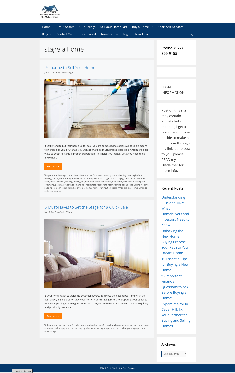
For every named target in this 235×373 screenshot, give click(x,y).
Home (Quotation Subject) (84, 178)
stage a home (92, 187)
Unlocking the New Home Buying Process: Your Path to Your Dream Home (175, 241)
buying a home (65, 175)
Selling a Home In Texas (55, 187)
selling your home (76, 187)
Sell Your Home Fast (113, 27)
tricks (114, 187)
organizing (49, 184)
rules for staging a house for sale (113, 325)
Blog (45, 34)
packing (58, 184)
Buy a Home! (140, 27)
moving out (78, 181)
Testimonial (88, 34)
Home (46, 27)
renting (117, 184)
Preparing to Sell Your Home (69, 67)
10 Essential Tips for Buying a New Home (174, 264)
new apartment (92, 181)
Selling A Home (141, 184)
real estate (91, 184)
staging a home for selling (91, 328)
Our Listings (87, 27)
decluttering (65, 178)
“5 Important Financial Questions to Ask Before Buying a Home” (174, 287)
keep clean (129, 178)
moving (68, 181)
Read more (53, 166)
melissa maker (57, 181)
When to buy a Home (128, 187)
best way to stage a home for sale (63, 325)
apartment (52, 175)
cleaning (122, 175)
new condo (106, 181)
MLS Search (66, 27)
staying (103, 187)
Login (126, 34)
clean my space (110, 175)
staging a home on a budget (117, 328)
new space (140, 181)
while (58, 191)
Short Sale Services (170, 27)
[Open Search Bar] (191, 34)
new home (117, 181)
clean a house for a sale (90, 175)
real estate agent (105, 184)
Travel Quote (109, 34)
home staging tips (88, 325)
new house (128, 181)
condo (55, 178)
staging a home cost (68, 328)
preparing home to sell (74, 184)
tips (109, 187)
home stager (104, 178)
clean (75, 175)
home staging (117, 178)
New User (141, 34)
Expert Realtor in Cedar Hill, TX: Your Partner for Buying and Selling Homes (175, 315)
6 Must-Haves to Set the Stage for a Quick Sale (86, 207)
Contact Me (64, 34)
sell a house (127, 184)
